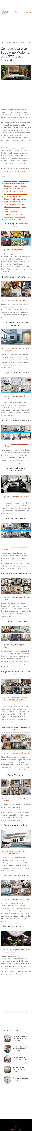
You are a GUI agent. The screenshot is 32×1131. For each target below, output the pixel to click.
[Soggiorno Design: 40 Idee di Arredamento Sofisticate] (8, 1053)
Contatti (16, 1121)
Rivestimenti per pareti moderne (15, 183)
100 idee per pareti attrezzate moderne (15, 852)
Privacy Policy (16, 1129)
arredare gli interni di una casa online (15, 171)
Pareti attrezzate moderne (13, 214)
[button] (31, 12)
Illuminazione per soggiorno (13, 219)
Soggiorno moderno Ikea (12, 202)
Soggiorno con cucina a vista (14, 204)
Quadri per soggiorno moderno (14, 217)
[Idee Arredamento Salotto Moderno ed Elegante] (8, 1073)
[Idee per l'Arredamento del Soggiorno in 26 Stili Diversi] (8, 1042)
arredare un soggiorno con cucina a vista (15, 699)
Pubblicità (16, 1126)
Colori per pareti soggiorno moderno (16, 181)
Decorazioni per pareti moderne (15, 186)
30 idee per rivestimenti (19, 300)
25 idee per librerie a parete (20, 753)
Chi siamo (16, 1124)
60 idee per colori (17, 250)
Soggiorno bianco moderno (13, 189)
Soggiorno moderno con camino (15, 199)
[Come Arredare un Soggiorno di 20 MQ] (8, 1063)
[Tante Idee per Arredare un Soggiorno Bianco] (8, 1084)
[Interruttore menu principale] (27, 12)
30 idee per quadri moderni (20, 899)
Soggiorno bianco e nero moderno (15, 194)
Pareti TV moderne (10, 212)
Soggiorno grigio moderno (13, 196)
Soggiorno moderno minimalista (15, 191)
